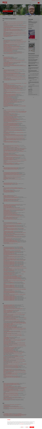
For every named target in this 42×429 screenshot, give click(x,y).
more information (21, 423)
